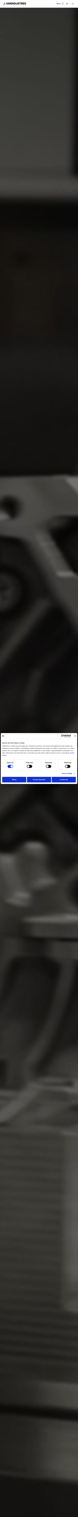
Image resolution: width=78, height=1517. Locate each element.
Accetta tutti (64, 779)
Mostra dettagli (67, 773)
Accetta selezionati (39, 779)
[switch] (29, 766)
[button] (60, 4)
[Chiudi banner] (75, 736)
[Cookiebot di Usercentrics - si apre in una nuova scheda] (62, 736)
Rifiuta (14, 779)
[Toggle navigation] (73, 4)
